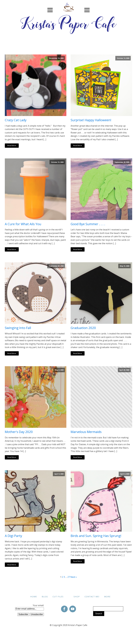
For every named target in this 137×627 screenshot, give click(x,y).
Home (33, 596)
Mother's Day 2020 (19, 432)
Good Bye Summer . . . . (88, 224)
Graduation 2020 (83, 328)
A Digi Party (13, 536)
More (107, 596)
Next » (73, 576)
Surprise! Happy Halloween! (91, 120)
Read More (11, 145)
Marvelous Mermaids (86, 432)
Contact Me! (92, 596)
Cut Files (58, 596)
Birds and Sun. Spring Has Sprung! (96, 536)
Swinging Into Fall (18, 328)
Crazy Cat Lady (15, 120)
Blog (45, 596)
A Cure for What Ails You (23, 224)
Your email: (38, 605)
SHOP (77, 596)
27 (68, 576)
